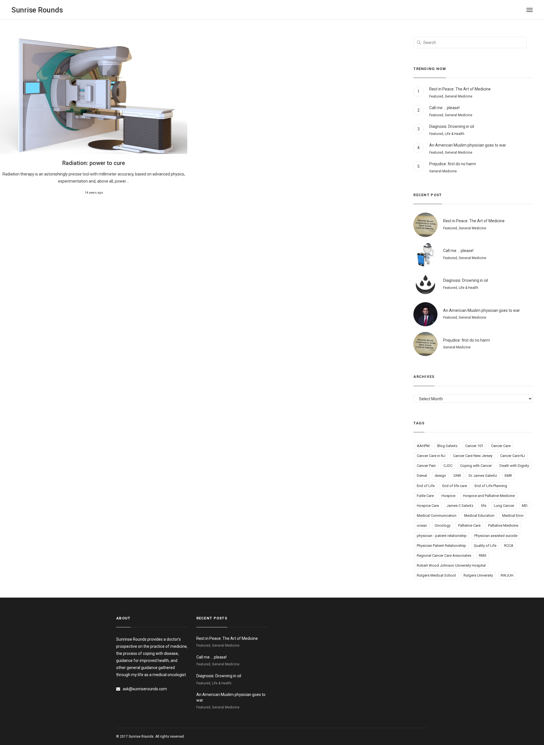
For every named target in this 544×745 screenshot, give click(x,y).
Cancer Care (501, 446)
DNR (457, 475)
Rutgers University (478, 575)
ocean (422, 525)
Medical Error (513, 515)
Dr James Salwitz (483, 475)
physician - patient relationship (442, 536)
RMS (482, 555)
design (440, 475)
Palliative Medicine (503, 525)
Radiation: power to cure (93, 163)
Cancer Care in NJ (431, 456)
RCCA (508, 545)
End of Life (426, 486)
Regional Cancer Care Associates (444, 555)
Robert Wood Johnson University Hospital (451, 565)
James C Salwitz (460, 505)
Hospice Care (428, 505)
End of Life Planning (491, 486)
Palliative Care (469, 525)
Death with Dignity (514, 465)
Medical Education (479, 515)
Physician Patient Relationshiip (441, 545)
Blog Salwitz (447, 446)
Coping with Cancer (476, 465)
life (483, 505)
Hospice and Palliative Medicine (489, 496)
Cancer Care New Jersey (472, 456)
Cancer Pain (426, 465)
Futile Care (425, 496)
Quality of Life (485, 545)
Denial (422, 475)
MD (525, 505)
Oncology (442, 525)
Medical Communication (436, 515)
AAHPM (423, 446)
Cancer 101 (474, 446)
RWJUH (507, 575)
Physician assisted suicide (495, 536)
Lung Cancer (504, 505)
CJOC (447, 465)
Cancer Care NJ (512, 456)
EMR (508, 475)
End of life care (454, 486)
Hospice (448, 496)
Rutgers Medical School (436, 575)
